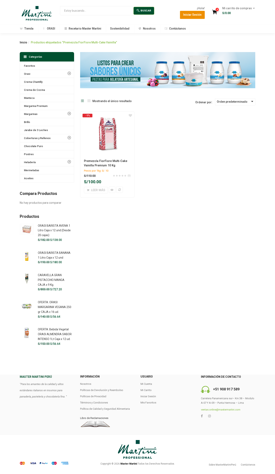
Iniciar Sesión (192, 14)
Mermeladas (31, 170)
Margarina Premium (36, 105)
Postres (29, 154)
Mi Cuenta (146, 383)
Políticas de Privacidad (93, 396)
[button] (237, 11)
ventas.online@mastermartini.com (220, 409)
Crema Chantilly (33, 81)
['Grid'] (82, 101)
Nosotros (149, 28)
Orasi (27, 73)
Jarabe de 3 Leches (36, 130)
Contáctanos (177, 28)
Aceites (28, 178)
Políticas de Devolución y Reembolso (101, 390)
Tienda (28, 28)
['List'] (89, 101)
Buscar (146, 10)
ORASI (51, 28)
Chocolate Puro (33, 146)
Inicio (23, 42)
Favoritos (29, 65)
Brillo (27, 122)
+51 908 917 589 (226, 389)
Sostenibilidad (119, 28)
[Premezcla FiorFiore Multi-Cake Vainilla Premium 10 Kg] (107, 115)
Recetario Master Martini (85, 28)
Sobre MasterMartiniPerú (222, 464)
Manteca (29, 97)
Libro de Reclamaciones (94, 418)
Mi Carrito (146, 390)
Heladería (30, 162)
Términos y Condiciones (94, 402)
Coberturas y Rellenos (37, 138)
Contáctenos (248, 464)
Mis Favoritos (148, 402)
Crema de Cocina (34, 89)
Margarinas (30, 114)
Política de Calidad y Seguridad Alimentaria (105, 408)
